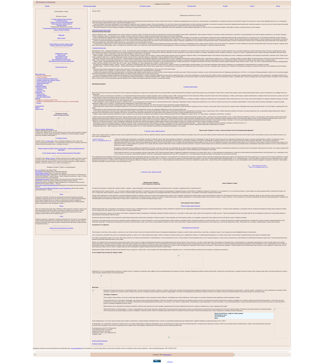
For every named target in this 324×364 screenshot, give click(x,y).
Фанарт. (39, 103)
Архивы (225, 6)
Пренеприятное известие (42, 179)
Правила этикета (62, 25)
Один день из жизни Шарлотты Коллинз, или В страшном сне (53, 188)
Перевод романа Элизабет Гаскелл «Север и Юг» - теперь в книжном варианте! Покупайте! (61, 149)
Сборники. (40, 89)
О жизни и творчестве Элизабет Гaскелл (48, 80)
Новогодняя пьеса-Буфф (42, 174)
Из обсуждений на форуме (99, 341)
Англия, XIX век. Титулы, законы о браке (61, 44)
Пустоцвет (38, 171)
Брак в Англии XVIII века (61, 30)
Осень (61, 194)
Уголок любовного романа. (44, 81)
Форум (252, 6)
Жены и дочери (50, 158)
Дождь (61, 206)
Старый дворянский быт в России (62, 19)
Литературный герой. (43, 83)
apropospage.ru (167, 354)
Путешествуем (191, 6)
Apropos (47, 6)
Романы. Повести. (42, 87)
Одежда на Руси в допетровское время (62, 22)
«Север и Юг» (50, 141)
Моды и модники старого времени (62, 23)
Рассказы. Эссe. (41, 91)
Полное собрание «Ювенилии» (44, 129)
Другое (278, 6)
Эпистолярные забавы (41, 173)
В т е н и (38, 170)
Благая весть (39, 182)
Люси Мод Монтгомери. (44, 97)
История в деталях (145, 6)
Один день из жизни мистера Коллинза (46, 185)
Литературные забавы (89, 6)
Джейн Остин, (41, 94)
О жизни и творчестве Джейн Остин (47, 78)
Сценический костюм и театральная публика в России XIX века (61, 28)
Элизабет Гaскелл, (42, 95)
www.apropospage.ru (76, 348)
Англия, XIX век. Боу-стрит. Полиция (61, 45)
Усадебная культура (61, 20)
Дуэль (61, 216)
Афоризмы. (40, 84)
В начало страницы (97, 343)
